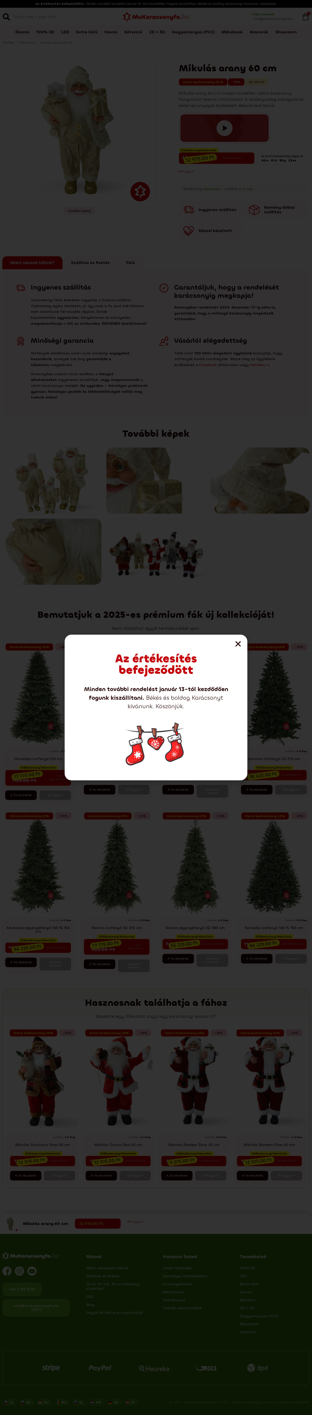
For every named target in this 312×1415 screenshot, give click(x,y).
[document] (156, 707)
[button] (238, 644)
